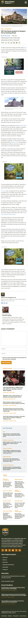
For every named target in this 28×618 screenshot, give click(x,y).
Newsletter (5, 562)
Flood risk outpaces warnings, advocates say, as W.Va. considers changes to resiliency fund (14, 418)
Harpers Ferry (15, 142)
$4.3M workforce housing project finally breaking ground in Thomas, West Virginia (12, 468)
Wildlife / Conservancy (8, 440)
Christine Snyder (6, 35)
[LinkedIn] (19, 550)
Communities (8, 29)
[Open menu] (25, 2)
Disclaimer (10, 615)
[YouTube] (13, 550)
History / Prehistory (7, 448)
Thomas (3, 191)
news (25, 47)
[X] (9, 550)
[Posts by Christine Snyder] (14, 310)
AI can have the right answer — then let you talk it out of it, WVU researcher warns (11, 460)
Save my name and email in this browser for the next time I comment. (14, 358)
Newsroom (5, 557)
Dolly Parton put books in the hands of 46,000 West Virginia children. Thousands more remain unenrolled (19, 484)
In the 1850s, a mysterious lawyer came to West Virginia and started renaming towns (12, 452)
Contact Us (5, 569)
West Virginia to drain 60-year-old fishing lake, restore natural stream (12, 443)
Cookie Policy (4, 615)
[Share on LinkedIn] (11, 43)
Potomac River (22, 125)
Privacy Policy (15, 615)
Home (2, 29)
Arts (4, 431)
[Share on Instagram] (14, 43)
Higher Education (7, 456)
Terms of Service (23, 615)
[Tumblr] (16, 550)
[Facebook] (2, 550)
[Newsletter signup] (3, 294)
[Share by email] (17, 43)
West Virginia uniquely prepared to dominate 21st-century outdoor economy (14, 402)
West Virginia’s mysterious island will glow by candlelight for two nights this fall (7, 505)
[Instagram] (6, 550)
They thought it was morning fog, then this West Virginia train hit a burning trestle (8, 495)
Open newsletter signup (7, 581)
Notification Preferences (8, 564)
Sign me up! (4, 303)
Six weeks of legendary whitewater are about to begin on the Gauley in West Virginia (7, 516)
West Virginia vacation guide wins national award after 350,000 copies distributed (20, 516)
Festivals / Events (7, 500)
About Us (5, 559)
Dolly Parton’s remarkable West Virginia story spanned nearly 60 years (11, 435)
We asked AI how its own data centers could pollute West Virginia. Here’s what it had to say (13, 410)
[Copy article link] (19, 43)
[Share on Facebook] (6, 43)
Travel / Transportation (18, 511)
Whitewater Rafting (7, 511)
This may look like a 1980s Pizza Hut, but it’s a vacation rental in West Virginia (13, 389)
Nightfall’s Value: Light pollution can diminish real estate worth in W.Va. (12, 396)
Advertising (5, 567)
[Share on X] (9, 43)
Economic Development (8, 465)
